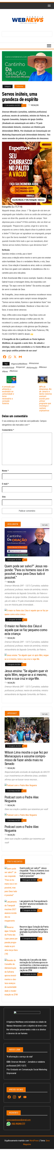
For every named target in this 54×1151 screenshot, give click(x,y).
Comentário (8, 430)
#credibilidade (8, 367)
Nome (5, 470)
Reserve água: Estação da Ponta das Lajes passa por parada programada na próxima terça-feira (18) (34, 930)
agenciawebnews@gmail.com (19, 1120)
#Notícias (13, 371)
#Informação (31, 367)
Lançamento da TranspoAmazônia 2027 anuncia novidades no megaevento (34, 904)
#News (5, 371)
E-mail (5, 484)
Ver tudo (45, 525)
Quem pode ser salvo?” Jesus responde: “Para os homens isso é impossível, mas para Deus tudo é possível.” (27, 571)
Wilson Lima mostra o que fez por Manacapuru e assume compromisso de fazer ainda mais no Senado (26, 758)
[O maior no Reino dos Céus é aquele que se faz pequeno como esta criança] (27, 612)
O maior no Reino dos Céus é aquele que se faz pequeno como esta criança (26, 630)
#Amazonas (34, 363)
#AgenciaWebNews (19, 364)
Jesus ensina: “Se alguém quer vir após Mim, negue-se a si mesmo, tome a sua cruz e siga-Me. (26, 674)
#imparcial (20, 367)
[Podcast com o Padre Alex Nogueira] (21, 785)
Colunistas (19, 86)
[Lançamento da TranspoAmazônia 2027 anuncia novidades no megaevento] (11, 911)
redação (35, 105)
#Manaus (43, 367)
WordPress (34, 1140)
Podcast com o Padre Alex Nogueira (22, 799)
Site (4, 497)
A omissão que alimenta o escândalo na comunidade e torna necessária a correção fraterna (8, 395)
